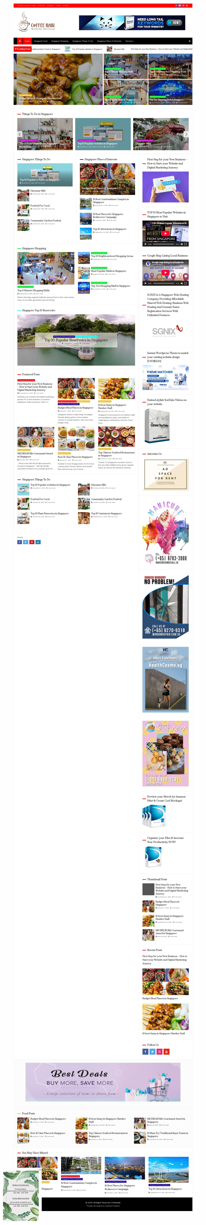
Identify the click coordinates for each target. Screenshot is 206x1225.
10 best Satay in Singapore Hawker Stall (159, 49)
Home (27, 41)
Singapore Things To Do (82, 41)
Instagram (50, 5)
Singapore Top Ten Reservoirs (86, 336)
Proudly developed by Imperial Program (103, 1206)
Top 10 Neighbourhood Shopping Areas (168, 71)
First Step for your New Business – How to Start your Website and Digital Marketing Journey (57, 49)
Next (186, 134)
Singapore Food (40, 41)
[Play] (145, 244)
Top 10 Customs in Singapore (106, 513)
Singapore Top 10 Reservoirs (38, 310)
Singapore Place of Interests (109, 41)
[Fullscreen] (185, 244)
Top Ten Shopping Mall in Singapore (166, 99)
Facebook (41, 5)
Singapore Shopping (59, 41)
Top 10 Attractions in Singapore (109, 229)
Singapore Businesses (26, 380)
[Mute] (182, 244)
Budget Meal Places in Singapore (118, 49)
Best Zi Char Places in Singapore (33, 98)
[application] (165, 234)
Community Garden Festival (93, 143)
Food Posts (28, 1113)
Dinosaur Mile (38, 190)
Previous (19, 134)
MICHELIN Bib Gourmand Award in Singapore (170, 932)
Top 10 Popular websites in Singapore (40, 179)
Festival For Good (29, 143)
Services (129, 41)
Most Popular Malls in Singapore (120, 99)
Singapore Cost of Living (67, 401)
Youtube (66, 5)
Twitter (58, 5)
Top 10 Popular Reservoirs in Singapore (76, 340)
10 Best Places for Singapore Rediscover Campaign (108, 216)
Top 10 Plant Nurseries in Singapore (155, 143)
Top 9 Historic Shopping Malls (119, 71)
